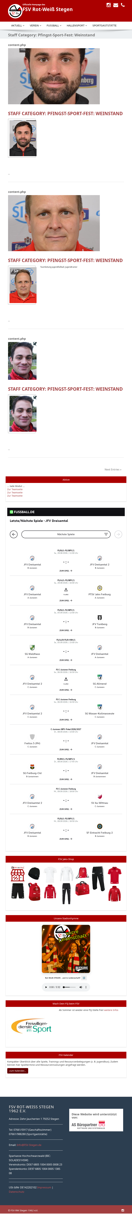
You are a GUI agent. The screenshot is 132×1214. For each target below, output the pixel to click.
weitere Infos (111, 1010)
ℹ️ (84, 977)
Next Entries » (113, 469)
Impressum (44, 1187)
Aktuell (16, 25)
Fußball (53, 25)
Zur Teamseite (15, 489)
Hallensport (76, 25)
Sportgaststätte (104, 25)
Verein (34, 25)
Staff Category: (65, 113)
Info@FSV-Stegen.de (29, 1145)
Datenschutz (16, 1191)
